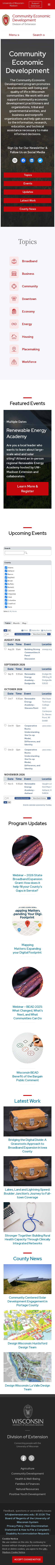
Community (30, 286)
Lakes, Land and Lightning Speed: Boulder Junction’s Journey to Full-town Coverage (27, 1193)
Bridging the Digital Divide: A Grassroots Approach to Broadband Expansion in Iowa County (27, 1145)
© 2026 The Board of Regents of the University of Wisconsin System (27, 1518)
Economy (28, 311)
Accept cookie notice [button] (27, 1559)
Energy (27, 324)
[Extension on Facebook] (24, 1460)
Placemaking (31, 349)
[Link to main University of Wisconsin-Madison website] (27, 1424)
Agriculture (27, 1468)
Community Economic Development (31, 18)
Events (27, 183)
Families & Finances (27, 1484)
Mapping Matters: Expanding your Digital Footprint (27, 948)
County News (28, 209)
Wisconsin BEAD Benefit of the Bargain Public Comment (27, 1076)
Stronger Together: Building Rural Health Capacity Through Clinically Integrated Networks (27, 1239)
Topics (28, 175)
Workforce (29, 362)
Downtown (29, 299)
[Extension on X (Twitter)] (31, 1460)
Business (28, 274)
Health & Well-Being (27, 1479)
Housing (27, 337)
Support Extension (35, 4)
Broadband (29, 261)
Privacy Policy (15, 1526)
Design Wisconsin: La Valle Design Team (27, 1387)
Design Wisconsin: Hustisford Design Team (27, 1345)
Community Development (27, 1473)
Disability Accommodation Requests (27, 1533)
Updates (28, 192)
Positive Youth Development (27, 1494)
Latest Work (28, 200)
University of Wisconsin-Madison (13, 4)
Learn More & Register (27, 488)
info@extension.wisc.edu (19, 1514)
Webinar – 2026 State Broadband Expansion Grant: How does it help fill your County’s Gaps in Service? (27, 882)
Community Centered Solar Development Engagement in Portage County (28, 1301)
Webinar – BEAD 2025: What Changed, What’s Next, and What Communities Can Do (27, 1012)
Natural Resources (27, 1489)
